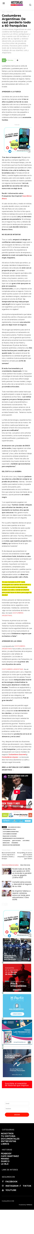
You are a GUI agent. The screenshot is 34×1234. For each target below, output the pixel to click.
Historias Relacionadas (10, 865)
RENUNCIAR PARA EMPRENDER (11, 845)
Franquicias (6, 840)
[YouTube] (3, 1190)
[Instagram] (3, 1186)
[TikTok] (20, 1186)
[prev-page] (3, 904)
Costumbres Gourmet (17, 754)
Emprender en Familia (9, 836)
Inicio (3, 12)
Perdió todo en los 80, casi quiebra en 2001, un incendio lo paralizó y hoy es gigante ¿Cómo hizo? (21, 873)
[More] (17, 60)
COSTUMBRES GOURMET (10, 834)
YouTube (10, 1190)
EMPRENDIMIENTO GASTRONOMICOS (13, 838)
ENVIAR (17, 1115)
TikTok (27, 1186)
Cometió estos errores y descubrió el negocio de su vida (22, 884)
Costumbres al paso (10, 757)
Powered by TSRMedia (25, 1205)
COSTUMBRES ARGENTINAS (13, 669)
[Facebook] (3, 1181)
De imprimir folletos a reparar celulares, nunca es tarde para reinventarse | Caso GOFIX (21, 895)
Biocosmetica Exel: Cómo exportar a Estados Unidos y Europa (8, 856)
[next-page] (6, 904)
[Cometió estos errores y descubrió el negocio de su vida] (6, 884)
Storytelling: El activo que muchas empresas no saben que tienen (24, 856)
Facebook (11, 1181)
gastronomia (16, 840)
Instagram (11, 1186)
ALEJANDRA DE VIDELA (14, 827)
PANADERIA (15, 842)
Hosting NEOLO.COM (8, 1201)
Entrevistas (10, 12)
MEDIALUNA (6, 842)
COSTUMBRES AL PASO (9, 829)
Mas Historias (25, 865)
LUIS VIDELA (26, 840)
